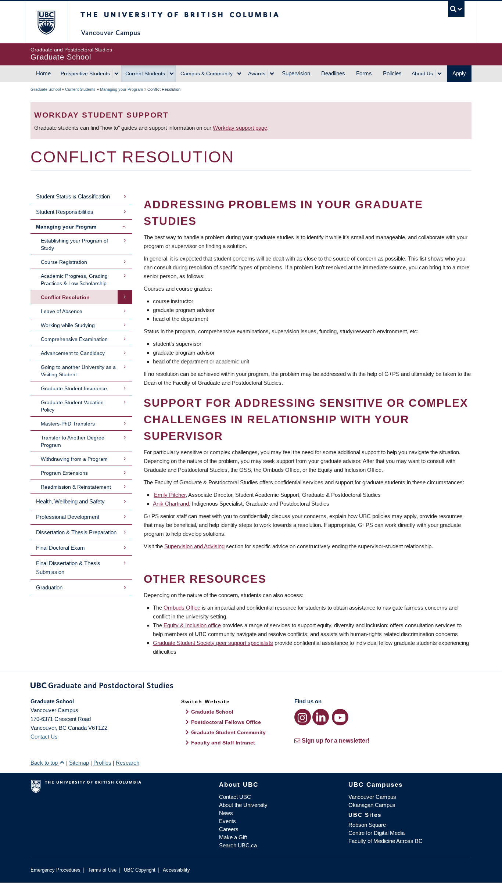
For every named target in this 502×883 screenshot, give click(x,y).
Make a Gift (233, 837)
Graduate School (46, 89)
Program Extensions (64, 473)
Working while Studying (68, 325)
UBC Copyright (139, 870)
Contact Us (44, 736)
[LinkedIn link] (320, 717)
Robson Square (367, 825)
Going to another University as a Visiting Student (78, 370)
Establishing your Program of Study (74, 244)
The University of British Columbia (46, 22)
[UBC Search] (456, 9)
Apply (459, 73)
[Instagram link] (302, 717)
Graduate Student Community (228, 732)
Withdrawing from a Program (74, 459)
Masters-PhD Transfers (68, 424)
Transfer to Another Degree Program (72, 441)
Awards (256, 73)
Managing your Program (121, 89)
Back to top (45, 763)
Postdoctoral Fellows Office (226, 722)
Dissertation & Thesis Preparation (76, 532)
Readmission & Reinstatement (76, 487)
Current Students (145, 73)
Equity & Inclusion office (192, 625)
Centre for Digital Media (376, 833)
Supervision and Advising (194, 546)
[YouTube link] (340, 717)
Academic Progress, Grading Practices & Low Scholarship (74, 279)
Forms (364, 73)
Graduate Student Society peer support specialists (213, 643)
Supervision (296, 73)
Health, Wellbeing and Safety (70, 501)
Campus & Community (206, 73)
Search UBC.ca (238, 845)
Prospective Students (85, 73)
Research (127, 763)
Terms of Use (102, 870)
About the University (243, 805)
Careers (229, 829)
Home (43, 73)
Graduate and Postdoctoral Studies (251, 686)
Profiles (102, 763)
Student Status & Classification (73, 196)
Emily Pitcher (170, 495)
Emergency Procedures (55, 870)
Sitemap (79, 763)
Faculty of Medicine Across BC (385, 841)
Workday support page (240, 128)
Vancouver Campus (372, 797)
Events (227, 821)
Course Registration (64, 262)
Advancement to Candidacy (73, 353)
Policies (392, 73)
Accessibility (176, 870)
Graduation (49, 587)
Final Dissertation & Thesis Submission (68, 567)
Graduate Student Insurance (74, 388)
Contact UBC (235, 797)
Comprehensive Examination (74, 339)
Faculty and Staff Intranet (223, 743)
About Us (422, 73)
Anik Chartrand (171, 503)
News (226, 813)
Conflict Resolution (65, 297)
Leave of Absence (61, 311)
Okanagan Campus (371, 805)
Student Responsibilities (64, 212)
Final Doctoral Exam (60, 548)
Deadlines (333, 73)
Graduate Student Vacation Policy (72, 406)
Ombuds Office (182, 607)
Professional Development (67, 517)
